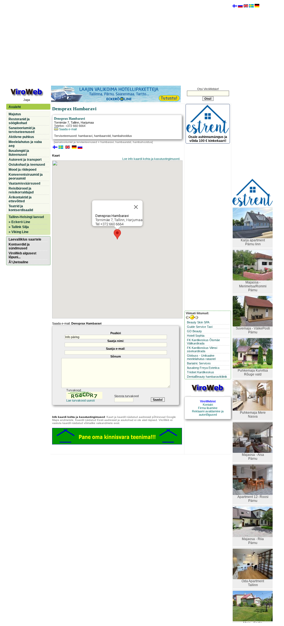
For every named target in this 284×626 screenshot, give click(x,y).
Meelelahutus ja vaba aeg (25, 144)
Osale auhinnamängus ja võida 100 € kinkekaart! (207, 139)
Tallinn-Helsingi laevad (26, 217)
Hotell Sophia (195, 335)
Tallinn (75, 122)
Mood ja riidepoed (22, 170)
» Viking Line (19, 232)
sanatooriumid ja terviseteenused (76, 142)
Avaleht (15, 107)
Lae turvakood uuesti (80, 400)
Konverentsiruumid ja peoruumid (26, 176)
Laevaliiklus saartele (25, 239)
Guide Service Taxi (199, 326)
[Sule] (136, 207)
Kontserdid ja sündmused (19, 246)
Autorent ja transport (25, 160)
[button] (117, 234)
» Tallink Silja (19, 227)
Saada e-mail (67, 129)
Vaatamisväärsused (24, 183)
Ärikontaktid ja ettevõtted (20, 199)
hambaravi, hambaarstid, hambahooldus (126, 142)
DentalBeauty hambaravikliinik (207, 376)
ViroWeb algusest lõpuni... (22, 255)
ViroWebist (208, 401)
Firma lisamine (207, 408)
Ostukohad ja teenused (27, 165)
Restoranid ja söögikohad (19, 121)
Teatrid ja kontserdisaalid (21, 208)
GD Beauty (194, 331)
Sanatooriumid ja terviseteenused (22, 130)
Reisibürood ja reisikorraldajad (21, 190)
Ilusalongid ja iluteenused (19, 153)
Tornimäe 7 (61, 122)
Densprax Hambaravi (69, 119)
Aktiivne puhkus (21, 137)
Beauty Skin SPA (198, 322)
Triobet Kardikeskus (200, 372)
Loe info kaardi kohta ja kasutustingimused (150, 158)
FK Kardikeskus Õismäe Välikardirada (203, 341)
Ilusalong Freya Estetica (203, 367)
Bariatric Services (199, 363)
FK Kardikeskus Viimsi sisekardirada (202, 349)
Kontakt (208, 404)
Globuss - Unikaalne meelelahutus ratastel (201, 357)
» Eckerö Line (19, 222)
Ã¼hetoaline (18, 262)
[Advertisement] (118, 42)
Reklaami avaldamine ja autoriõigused (208, 413)
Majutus (15, 114)
